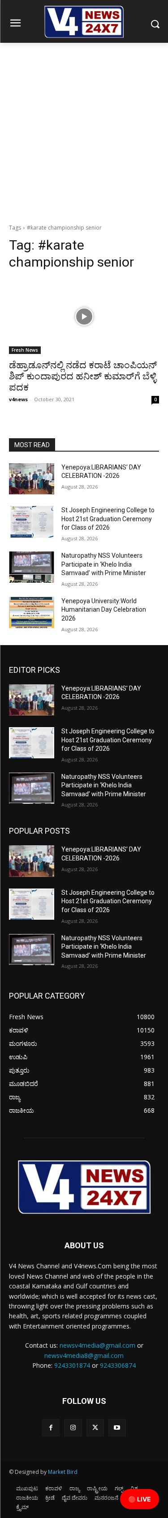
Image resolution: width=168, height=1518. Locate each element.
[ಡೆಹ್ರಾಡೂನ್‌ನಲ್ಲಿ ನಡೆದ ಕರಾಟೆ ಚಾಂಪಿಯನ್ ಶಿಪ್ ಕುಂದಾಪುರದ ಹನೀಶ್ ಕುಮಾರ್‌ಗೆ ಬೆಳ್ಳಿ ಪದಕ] (84, 316)
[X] (95, 1427)
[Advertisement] (84, 130)
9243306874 (118, 1365)
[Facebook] (51, 1427)
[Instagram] (73, 1427)
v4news (18, 399)
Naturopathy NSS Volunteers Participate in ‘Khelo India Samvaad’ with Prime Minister (103, 564)
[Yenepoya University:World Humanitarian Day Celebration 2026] (31, 612)
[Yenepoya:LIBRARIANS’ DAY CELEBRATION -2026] (31, 478)
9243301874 (72, 1365)
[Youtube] (117, 1427)
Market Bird (63, 1472)
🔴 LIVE (139, 1499)
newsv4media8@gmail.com (84, 1355)
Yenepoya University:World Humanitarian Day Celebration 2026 (103, 609)
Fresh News (25, 350)
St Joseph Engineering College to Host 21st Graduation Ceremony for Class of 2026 (108, 518)
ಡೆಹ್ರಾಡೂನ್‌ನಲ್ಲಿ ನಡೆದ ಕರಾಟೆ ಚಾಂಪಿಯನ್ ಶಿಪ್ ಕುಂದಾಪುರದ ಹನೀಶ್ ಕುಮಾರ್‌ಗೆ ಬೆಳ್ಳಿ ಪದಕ (83, 376)
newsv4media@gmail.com (97, 1345)
